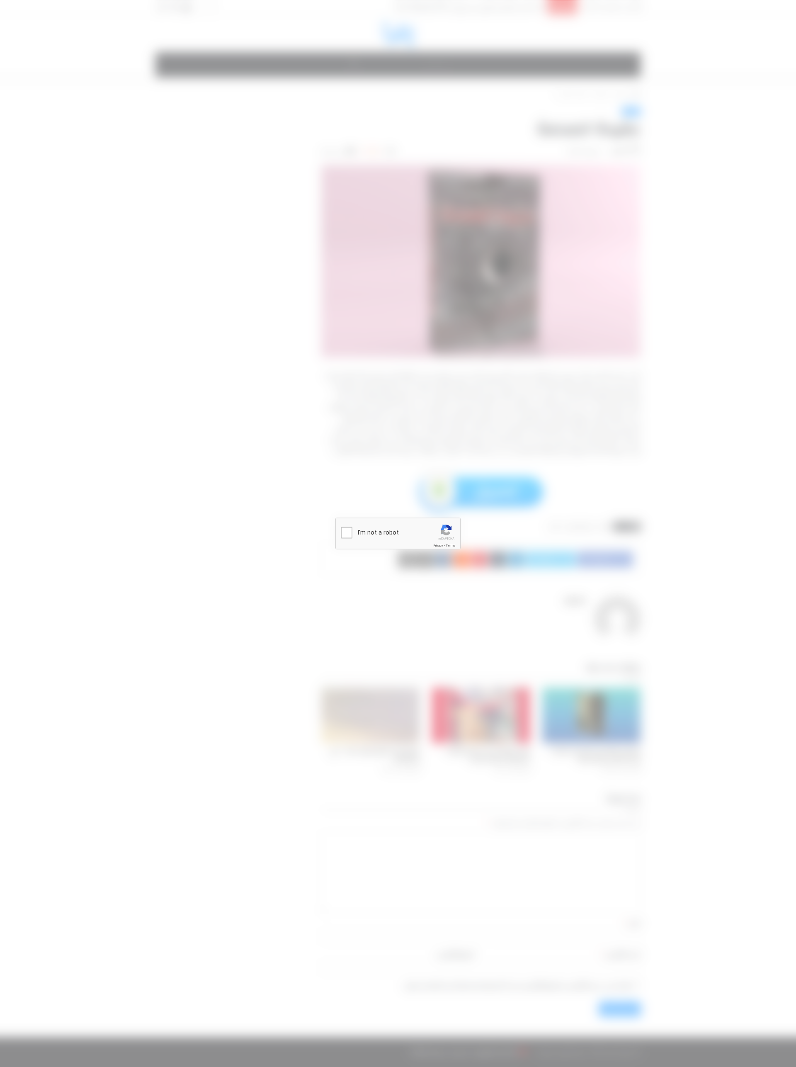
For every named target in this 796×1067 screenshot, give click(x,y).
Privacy (438, 545)
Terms (451, 545)
